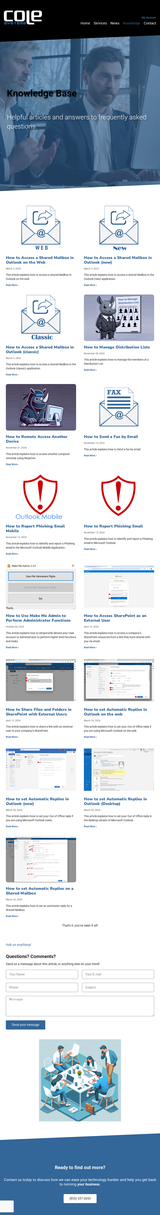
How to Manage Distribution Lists (117, 347)
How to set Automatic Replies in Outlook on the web (115, 712)
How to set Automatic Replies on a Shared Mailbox (40, 891)
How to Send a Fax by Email (111, 436)
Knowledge (131, 23)
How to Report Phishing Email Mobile (35, 529)
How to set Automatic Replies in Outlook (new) (37, 801)
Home (85, 23)
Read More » (12, 285)
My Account (149, 17)
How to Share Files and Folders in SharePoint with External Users (39, 712)
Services (100, 23)
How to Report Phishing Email (113, 526)
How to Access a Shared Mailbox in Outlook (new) (118, 260)
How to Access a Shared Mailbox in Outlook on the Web (40, 260)
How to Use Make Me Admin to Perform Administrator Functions (38, 618)
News (114, 23)
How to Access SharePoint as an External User (115, 618)
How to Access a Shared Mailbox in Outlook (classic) (40, 350)
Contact (150, 23)
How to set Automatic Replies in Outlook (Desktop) (115, 801)
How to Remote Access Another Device (37, 439)
